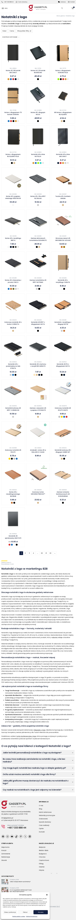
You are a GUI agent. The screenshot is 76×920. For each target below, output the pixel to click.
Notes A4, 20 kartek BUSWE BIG (38, 72)
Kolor (4, 31)
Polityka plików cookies (18, 916)
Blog (40, 809)
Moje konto (5, 847)
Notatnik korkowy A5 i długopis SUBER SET (63, 451)
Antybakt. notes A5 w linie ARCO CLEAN (38, 451)
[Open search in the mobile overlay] (62, 8)
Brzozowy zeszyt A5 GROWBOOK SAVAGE (63, 239)
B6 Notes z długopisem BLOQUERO (63, 113)
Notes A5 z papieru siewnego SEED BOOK (13, 197)
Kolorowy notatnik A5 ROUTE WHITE (63, 409)
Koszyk (73, 7)
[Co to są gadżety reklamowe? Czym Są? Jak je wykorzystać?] (4, 890)
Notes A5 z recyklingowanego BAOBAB (13, 494)
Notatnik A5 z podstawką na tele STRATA (13, 366)
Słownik (4, 860)
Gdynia (41, 870)
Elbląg (41, 864)
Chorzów (42, 857)
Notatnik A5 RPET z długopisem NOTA (38, 323)
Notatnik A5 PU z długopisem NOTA (63, 365)
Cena (12, 31)
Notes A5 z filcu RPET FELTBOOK (38, 197)
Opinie (41, 828)
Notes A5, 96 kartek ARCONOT (13, 72)
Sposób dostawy (45, 822)
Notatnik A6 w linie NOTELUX (38, 155)
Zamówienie (5, 854)
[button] (47, 895)
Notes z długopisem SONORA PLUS (62, 72)
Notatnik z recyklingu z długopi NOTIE (62, 323)
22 (50, 553)
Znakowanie (43, 819)
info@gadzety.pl (7, 818)
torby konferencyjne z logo (26, 736)
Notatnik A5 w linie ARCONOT (63, 155)
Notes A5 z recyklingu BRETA (13, 239)
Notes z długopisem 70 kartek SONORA (13, 113)
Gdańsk (41, 867)
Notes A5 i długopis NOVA (38, 113)
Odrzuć (25, 912)
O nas (41, 805)
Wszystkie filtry (23, 31)
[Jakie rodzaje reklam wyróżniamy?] (4, 882)
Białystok (42, 847)
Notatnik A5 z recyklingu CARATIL (63, 281)
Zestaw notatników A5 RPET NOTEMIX (38, 281)
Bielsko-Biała (43, 850)
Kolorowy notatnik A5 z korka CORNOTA (13, 323)
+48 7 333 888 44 (9, 2)
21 (46, 553)
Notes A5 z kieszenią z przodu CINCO (13, 281)
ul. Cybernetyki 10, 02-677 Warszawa (14, 820)
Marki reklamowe (45, 812)
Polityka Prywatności (31, 916)
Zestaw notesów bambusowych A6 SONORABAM (63, 494)
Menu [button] (6, 8)
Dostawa (63, 2)
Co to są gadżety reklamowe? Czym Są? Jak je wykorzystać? (21, 890)
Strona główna (61, 16)
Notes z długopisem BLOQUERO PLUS (13, 155)
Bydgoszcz (43, 854)
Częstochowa (44, 860)
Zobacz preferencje (10, 912)
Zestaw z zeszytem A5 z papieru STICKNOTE (38, 409)
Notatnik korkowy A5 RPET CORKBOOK (13, 409)
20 (42, 553)
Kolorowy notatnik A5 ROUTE (13, 451)
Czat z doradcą (22, 2)
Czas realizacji (44, 825)
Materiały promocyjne (47, 815)
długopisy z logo (40, 730)
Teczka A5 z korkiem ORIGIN (63, 197)
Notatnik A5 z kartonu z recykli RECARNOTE (38, 365)
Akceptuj (40, 912)
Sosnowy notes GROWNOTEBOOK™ (38, 493)
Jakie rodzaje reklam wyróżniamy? (20, 881)
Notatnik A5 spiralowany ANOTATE (13, 537)
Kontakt (72, 2)
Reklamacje (5, 857)
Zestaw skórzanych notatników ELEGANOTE (38, 239)
